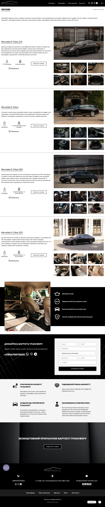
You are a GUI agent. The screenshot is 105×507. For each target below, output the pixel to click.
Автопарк (101, 9)
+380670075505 (15, 354)
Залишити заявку (38, 63)
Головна (95, 9)
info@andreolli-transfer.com (86, 481)
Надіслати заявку (52, 446)
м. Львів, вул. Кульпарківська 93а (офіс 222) (52, 481)
